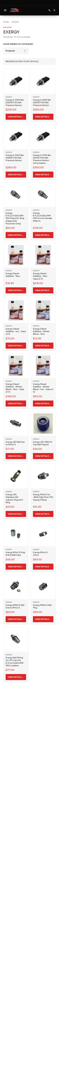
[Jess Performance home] (14, 10)
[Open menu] (5, 10)
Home (6, 22)
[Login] (54, 10)
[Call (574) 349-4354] (49, 10)
